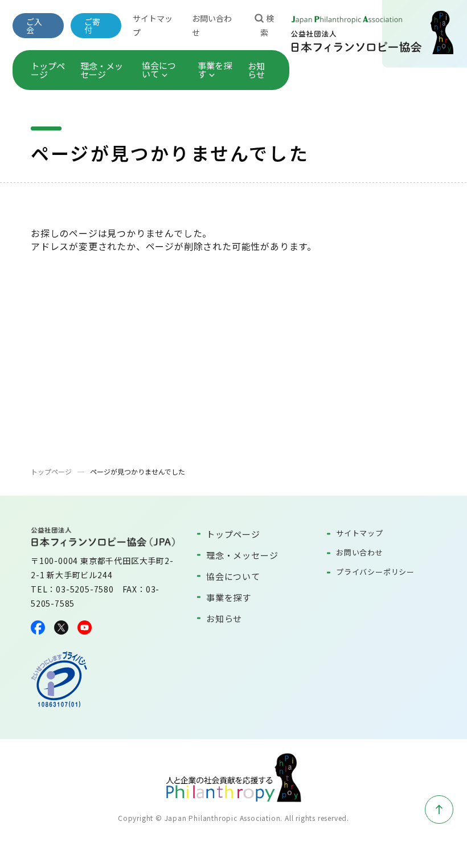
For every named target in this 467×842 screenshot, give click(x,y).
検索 (267, 25)
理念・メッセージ (101, 70)
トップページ (48, 70)
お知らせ (256, 70)
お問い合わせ (359, 552)
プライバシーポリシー (375, 571)
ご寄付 (92, 25)
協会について (159, 69)
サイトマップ (359, 533)
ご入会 (34, 25)
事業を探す (215, 69)
